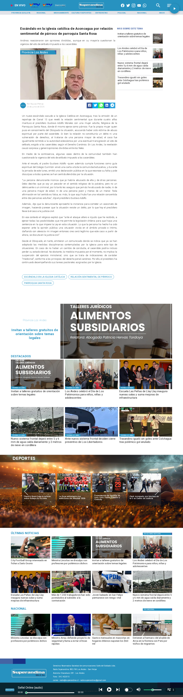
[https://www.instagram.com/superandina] (133, 8)
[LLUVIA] (158, 72)
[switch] (128, 690)
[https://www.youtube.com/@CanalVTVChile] (139, 8)
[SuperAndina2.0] (91, 8)
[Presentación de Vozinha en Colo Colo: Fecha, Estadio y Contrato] (74, 492)
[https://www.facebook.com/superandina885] (122, 8)
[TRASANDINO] (158, 87)
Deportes (29, 475)
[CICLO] (158, 43)
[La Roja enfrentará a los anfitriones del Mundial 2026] (38, 492)
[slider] (26, 692)
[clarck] (109, 492)
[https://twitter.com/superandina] (128, 8)
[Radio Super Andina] (158, 8)
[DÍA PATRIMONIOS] (158, 58)
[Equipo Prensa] (23, 107)
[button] (44, 276)
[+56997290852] (144, 8)
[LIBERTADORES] (91, 436)
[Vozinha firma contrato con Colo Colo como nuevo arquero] (144, 492)
